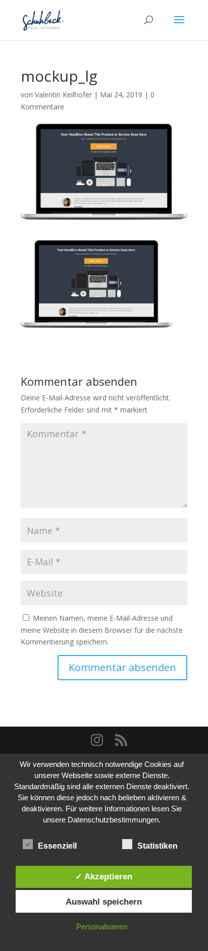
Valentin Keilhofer (63, 94)
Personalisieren (101, 926)
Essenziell (57, 846)
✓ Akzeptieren (103, 876)
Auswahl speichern (104, 901)
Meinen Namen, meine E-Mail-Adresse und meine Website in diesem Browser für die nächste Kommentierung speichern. (102, 630)
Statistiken (157, 846)
